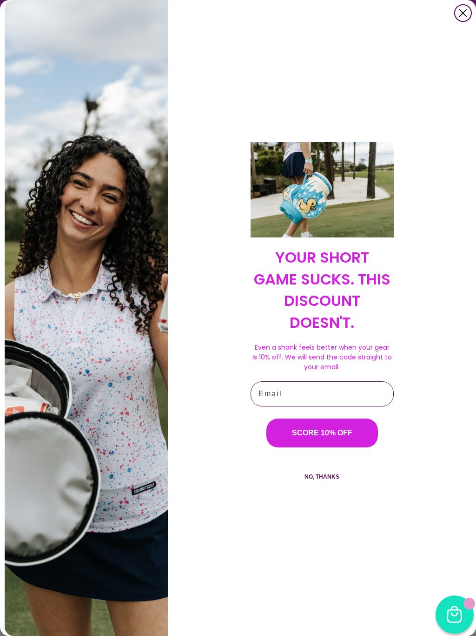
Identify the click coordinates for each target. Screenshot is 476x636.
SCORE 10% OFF (322, 433)
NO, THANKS (321, 477)
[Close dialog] (463, 13)
